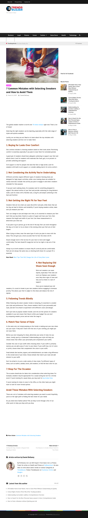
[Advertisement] (62, 18)
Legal (19, 35)
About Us (10, 2)
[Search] (80, 35)
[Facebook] (21, 476)
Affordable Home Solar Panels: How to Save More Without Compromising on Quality (32, 488)
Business (11, 35)
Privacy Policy (18, 2)
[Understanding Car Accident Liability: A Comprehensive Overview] (64, 110)
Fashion (43, 35)
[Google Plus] (24, 476)
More (10, 39)
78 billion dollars (38, 125)
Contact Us (27, 2)
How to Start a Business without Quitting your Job (22, 501)
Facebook (45, 470)
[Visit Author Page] (10, 466)
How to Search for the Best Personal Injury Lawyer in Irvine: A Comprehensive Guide (32, 498)
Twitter (50, 470)
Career (35, 35)
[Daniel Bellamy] (27, 476)
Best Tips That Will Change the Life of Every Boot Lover (31, 257)
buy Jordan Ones (48, 378)
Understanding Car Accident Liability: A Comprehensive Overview (26, 495)
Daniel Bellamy (24, 95)
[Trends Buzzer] (14, 10)
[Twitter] (18, 476)
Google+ (20, 472)
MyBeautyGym (48, 465)
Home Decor (54, 35)
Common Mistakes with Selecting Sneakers (28, 435)
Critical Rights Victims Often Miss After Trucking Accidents (24, 492)
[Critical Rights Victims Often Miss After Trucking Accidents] (64, 100)
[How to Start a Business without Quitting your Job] (64, 132)
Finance (26, 35)
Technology (72, 35)
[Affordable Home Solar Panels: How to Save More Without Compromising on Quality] (64, 87)
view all (56, 483)
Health (64, 35)
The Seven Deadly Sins (22, 43)
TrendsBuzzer (21, 470)
